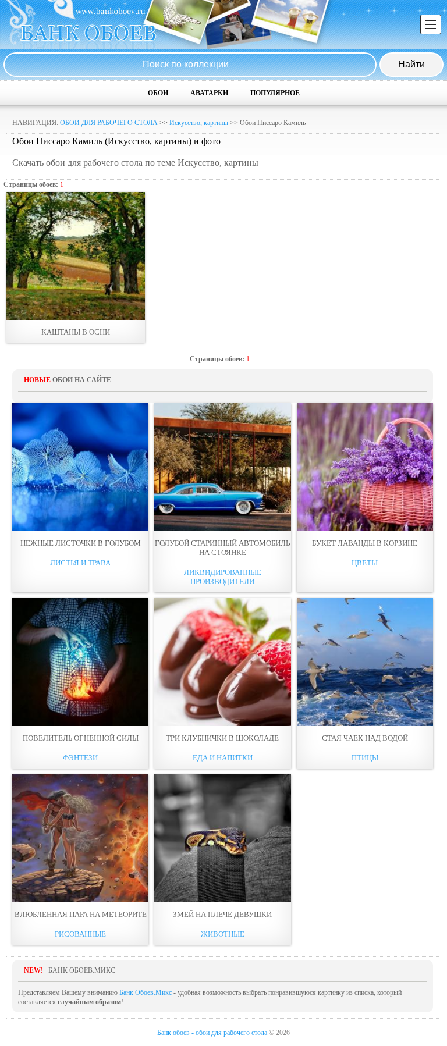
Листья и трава (80, 562)
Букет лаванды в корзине (364, 543)
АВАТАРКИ (209, 93)
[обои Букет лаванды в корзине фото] (365, 467)
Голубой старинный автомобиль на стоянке (222, 548)
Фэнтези (80, 757)
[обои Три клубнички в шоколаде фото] (222, 662)
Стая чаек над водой (365, 738)
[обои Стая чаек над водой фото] (365, 662)
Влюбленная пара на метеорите (81, 914)
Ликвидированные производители (222, 577)
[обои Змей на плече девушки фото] (222, 838)
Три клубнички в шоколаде (222, 738)
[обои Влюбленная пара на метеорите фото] (80, 838)
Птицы (365, 757)
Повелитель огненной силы (81, 738)
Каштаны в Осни (75, 332)
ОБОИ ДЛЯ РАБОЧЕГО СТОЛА (109, 123)
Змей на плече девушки (222, 914)
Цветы (365, 562)
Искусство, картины (198, 123)
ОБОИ (158, 93)
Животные (222, 934)
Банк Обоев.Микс (145, 992)
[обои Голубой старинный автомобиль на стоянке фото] (222, 467)
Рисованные (80, 934)
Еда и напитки (223, 757)
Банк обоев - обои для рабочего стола (212, 1033)
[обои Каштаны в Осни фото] (75, 256)
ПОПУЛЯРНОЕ (275, 93)
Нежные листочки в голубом (80, 543)
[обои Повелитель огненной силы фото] (80, 662)
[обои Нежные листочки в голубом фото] (80, 467)
